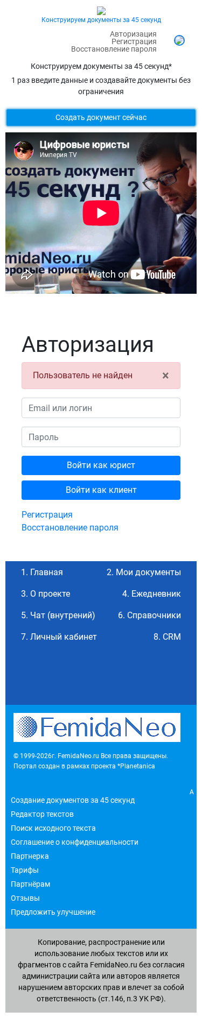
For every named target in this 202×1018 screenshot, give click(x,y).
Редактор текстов (42, 814)
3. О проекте (45, 594)
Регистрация (134, 41)
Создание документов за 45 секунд (73, 800)
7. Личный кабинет (59, 637)
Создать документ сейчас (101, 117)
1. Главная (42, 572)
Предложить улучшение (53, 912)
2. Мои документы (144, 572)
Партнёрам (30, 884)
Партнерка (30, 856)
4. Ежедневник (151, 594)
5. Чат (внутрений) (58, 615)
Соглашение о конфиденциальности (74, 842)
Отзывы (25, 898)
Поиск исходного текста (53, 828)
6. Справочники (149, 615)
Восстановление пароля (114, 49)
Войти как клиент (101, 490)
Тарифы (25, 870)
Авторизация (133, 34)
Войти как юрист (101, 465)
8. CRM (167, 637)
